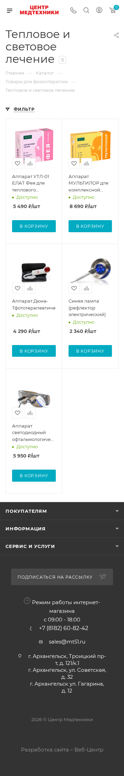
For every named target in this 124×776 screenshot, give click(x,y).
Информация (26, 528)
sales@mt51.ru (67, 641)
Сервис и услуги (30, 546)
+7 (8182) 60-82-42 (63, 628)
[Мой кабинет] (99, 11)
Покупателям (26, 511)
